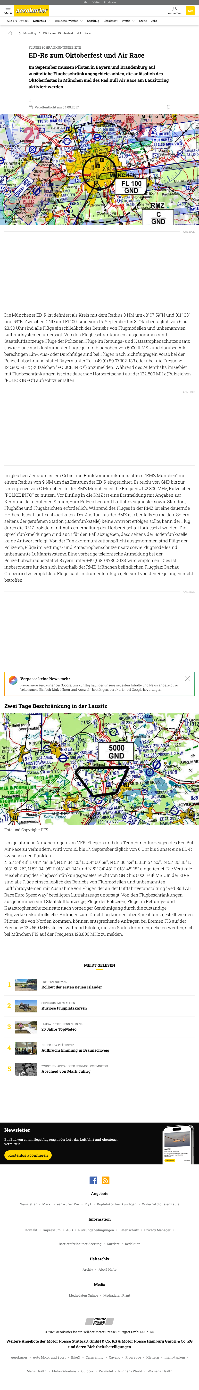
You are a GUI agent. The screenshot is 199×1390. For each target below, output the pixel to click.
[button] (99, 169)
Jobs (154, 20)
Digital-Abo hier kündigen (117, 1204)
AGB (69, 1230)
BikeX (75, 1357)
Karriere (113, 1244)
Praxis (126, 20)
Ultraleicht (110, 20)
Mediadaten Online (83, 1295)
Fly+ (88, 1204)
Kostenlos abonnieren (28, 1155)
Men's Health (37, 1371)
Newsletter (28, 1204)
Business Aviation (66, 20)
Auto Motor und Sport (49, 1357)
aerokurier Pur (68, 1204)
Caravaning (95, 1357)
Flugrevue (133, 1357)
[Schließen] (187, 678)
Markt (47, 1204)
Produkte (110, 2)
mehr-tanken (175, 1357)
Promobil (106, 1371)
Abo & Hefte (107, 1269)
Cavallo (114, 1357)
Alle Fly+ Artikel (18, 20)
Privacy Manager (157, 1230)
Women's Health (160, 1371)
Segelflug (93, 20)
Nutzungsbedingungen (96, 1230)
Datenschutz (129, 1230)
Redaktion (133, 1244)
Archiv (88, 1269)
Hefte (96, 2)
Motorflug (39, 20)
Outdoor (87, 1371)
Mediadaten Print (116, 1295)
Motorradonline (64, 1371)
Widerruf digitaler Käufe (160, 1204)
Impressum (52, 1230)
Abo (85, 2)
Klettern (152, 1357)
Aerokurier (19, 1357)
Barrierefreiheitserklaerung (80, 1244)
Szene (143, 20)
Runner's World (130, 1371)
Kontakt (31, 1230)
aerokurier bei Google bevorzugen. (136, 689)
